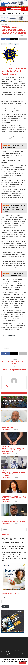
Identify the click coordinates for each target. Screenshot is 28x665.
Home (2, 24)
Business (10, 13)
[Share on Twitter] (14, 39)
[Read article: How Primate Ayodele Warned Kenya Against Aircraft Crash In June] (14, 416)
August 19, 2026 (14, 477)
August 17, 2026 (14, 523)
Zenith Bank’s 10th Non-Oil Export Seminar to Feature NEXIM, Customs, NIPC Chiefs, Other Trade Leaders (13, 497)
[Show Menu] (2, 9)
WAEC (6, 348)
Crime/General (5, 446)
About (2, 650)
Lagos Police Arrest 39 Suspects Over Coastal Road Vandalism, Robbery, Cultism (12, 402)
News (4, 13)
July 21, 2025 (20, 35)
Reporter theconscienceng (9, 35)
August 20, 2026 (14, 429)
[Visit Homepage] (13, 9)
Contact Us (8, 650)
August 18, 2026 (14, 501)
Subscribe (5, 606)
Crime (24, 13)
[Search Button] (26, 9)
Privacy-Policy (16, 650)
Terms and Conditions (6, 651)
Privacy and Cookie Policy (12, 663)
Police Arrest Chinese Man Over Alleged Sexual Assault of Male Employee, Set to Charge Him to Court (12, 450)
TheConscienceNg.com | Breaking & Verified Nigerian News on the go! (13, 653)
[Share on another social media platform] (23, 39)
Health (3, 518)
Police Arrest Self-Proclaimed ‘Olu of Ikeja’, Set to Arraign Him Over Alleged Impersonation (13, 474)
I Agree (22, 663)
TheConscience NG (6, 429)
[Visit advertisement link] (14, 3)
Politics (18, 13)
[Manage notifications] (24, 662)
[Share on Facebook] (5, 39)
